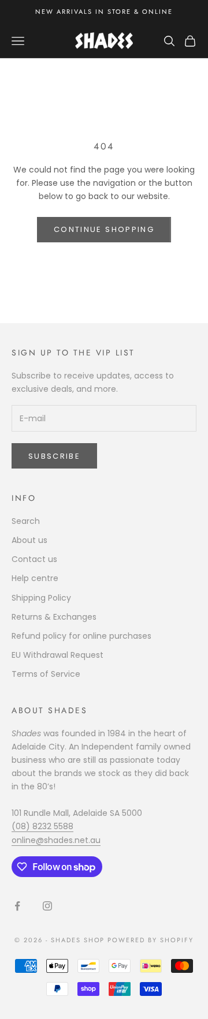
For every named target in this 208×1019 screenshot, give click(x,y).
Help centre (35, 578)
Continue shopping (104, 229)
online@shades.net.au (56, 840)
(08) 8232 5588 (42, 826)
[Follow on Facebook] (17, 906)
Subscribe (54, 456)
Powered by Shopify (150, 940)
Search (26, 521)
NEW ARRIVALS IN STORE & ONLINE (103, 11)
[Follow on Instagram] (47, 906)
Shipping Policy (41, 598)
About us (29, 540)
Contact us (34, 559)
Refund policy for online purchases (81, 636)
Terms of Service (46, 674)
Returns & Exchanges (54, 617)
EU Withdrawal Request (57, 655)
